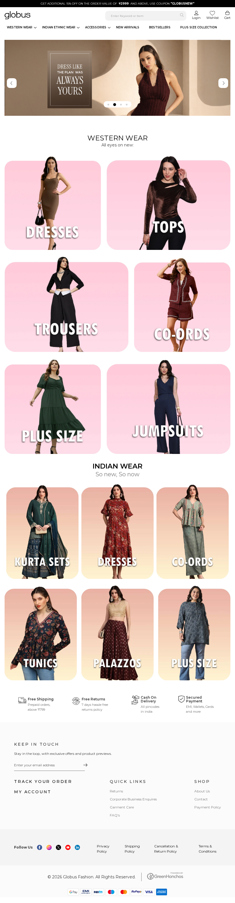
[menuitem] (22, 27)
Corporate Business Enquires (133, 799)
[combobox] (145, 16)
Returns (116, 791)
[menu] (113, 27)
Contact (201, 799)
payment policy (207, 807)
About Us (202, 791)
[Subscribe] (85, 765)
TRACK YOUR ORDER (43, 781)
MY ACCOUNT (32, 791)
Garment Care (122, 807)
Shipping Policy (132, 848)
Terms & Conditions (207, 848)
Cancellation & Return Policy (166, 848)
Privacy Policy (103, 848)
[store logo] (42, 15)
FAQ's (115, 815)
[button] (108, 104)
